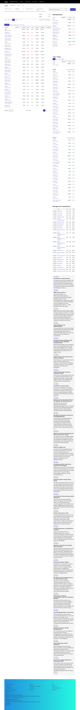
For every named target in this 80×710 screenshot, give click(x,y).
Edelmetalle (34, 1)
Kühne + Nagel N (56, 93)
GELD (37, 27)
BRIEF (42, 27)
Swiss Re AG (59, 225)
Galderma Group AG (61, 271)
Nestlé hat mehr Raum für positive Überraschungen (63, 546)
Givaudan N (55, 87)
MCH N (6, 86)
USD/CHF (54, 38)
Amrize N (55, 78)
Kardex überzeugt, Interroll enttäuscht (61, 643)
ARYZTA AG (59, 211)
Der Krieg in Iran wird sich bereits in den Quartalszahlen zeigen (63, 578)
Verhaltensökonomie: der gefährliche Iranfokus (63, 529)
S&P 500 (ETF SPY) (56, 28)
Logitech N (55, 97)
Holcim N (55, 90)
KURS (23, 27)
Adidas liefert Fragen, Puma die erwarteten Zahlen (62, 372)
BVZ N (6, 29)
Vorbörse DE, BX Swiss (40, 9)
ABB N (54, 71)
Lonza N (54, 100)
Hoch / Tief (22, 24)
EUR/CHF (54, 35)
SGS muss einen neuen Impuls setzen (63, 311)
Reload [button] (72, 9)
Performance (16, 24)
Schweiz (6, 5)
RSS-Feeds (31, 689)
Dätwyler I (7, 89)
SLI (59, 59)
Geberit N (55, 84)
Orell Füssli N (7, 64)
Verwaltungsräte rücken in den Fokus (64, 612)
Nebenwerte (42, 1)
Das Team (9, 686)
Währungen (27, 1)
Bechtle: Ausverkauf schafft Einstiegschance (61, 628)
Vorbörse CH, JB (29, 8)
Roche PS (55, 112)
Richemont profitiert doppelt (61, 562)
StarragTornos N (8, 48)
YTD (16, 19)
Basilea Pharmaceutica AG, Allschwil (61, 234)
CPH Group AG (60, 250)
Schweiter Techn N (8, 54)
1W (8, 19)
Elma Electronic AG (61, 255)
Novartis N (55, 106)
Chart (11, 24)
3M (13, 19)
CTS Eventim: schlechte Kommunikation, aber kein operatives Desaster (63, 597)
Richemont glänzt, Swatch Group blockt (62, 480)
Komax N (6, 95)
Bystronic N (7, 76)
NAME (6, 27)
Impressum (54, 689)
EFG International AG (61, 269)
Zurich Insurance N (56, 131)
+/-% (27, 27)
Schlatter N (7, 32)
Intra (6, 19)
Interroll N (7, 51)
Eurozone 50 (55, 22)
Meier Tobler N (7, 70)
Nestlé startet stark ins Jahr (61, 513)
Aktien (6, 1)
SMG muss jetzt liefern (60, 292)
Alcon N (54, 74)
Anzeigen (6, 110)
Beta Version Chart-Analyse (45, 19)
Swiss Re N (55, 122)
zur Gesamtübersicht (71, 69)
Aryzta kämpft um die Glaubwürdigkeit (59, 325)
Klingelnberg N (7, 61)
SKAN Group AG (60, 216)
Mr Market (56, 276)
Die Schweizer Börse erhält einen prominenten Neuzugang (62, 465)
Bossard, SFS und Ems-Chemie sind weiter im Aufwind (63, 357)
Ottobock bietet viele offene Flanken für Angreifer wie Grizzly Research (63, 400)
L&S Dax (54, 25)
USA (23, 5)
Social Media (32, 687)
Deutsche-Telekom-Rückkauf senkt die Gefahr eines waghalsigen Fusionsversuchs (63, 341)
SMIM (62, 59)
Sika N (54, 116)
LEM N (6, 57)
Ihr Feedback (9, 687)
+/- (31, 27)
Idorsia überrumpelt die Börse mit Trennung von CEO (62, 660)
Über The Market (10, 684)
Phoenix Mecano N (8, 35)
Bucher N (6, 83)
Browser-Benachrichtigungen (35, 686)
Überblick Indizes (8, 8)
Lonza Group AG (60, 222)
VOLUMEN (48, 27)
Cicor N (6, 73)
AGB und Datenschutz (56, 687)
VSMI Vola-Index (56, 32)
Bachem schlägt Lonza (60, 447)
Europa (18, 5)
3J (20, 19)
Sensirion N (7, 105)
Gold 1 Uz (54, 41)
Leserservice (54, 686)
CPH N (6, 42)
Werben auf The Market (11, 689)
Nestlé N (54, 103)
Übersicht (7, 24)
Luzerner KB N (7, 92)
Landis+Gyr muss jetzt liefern (61, 385)
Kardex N (6, 99)
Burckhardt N (7, 80)
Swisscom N (55, 125)
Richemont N (55, 81)
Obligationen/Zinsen (14, 1)
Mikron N (6, 67)
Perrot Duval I (7, 45)
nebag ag (59, 265)
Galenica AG (59, 213)
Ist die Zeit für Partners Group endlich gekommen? (64, 497)
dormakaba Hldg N (8, 102)
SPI (56, 59)
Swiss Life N (55, 119)
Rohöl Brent (55, 44)
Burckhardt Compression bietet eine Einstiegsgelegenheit (63, 415)
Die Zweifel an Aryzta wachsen (62, 278)
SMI (53, 19)
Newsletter (31, 684)
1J (18, 19)
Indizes (21, 1)
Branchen (17, 8)
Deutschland (12, 5)
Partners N (55, 109)
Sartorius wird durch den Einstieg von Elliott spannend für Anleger (64, 434)
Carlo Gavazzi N (8, 38)
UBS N (54, 128)
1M (11, 19)
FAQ (53, 684)
